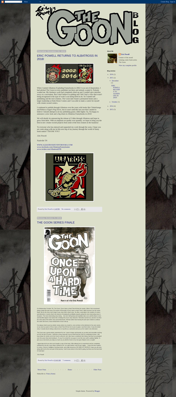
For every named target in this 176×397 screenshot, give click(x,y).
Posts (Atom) (50, 374)
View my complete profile (127, 65)
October (115, 102)
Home (70, 370)
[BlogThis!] (77, 209)
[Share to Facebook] (82, 209)
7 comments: (67, 360)
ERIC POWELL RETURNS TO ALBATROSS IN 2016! (115, 92)
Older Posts (97, 370)
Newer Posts (42, 370)
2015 (112, 78)
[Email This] (75, 209)
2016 (112, 74)
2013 (112, 109)
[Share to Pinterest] (84, 209)
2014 (112, 106)
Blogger (97, 391)
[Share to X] (80, 209)
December (115, 81)
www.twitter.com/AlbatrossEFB (49, 149)
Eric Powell (125, 54)
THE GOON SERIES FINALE (56, 222)
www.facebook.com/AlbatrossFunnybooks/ (53, 147)
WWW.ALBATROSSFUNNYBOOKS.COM (54, 145)
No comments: (66, 209)
